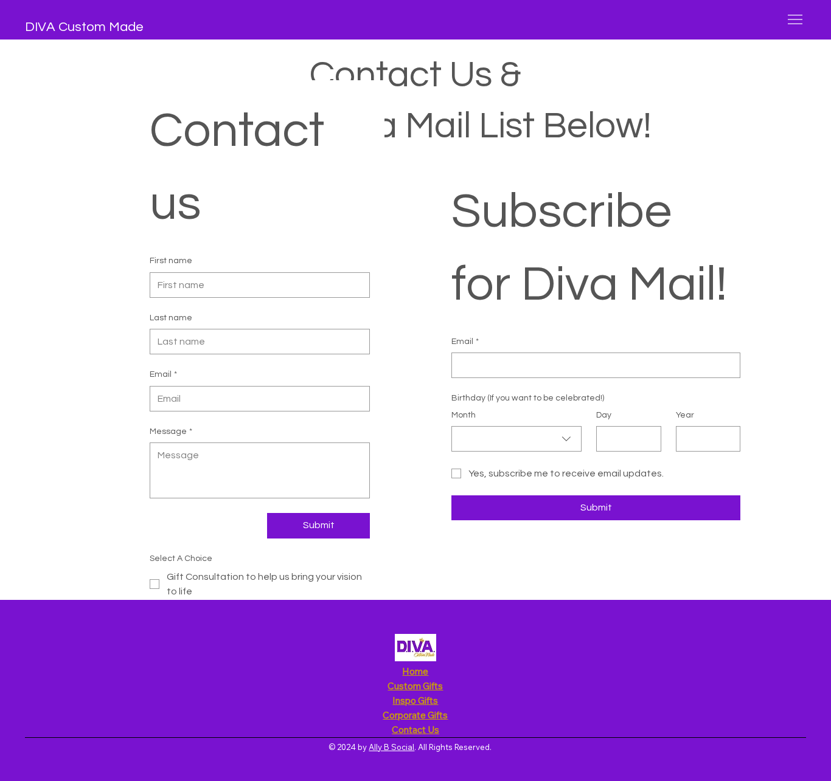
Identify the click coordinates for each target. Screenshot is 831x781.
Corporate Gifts (415, 715)
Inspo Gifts (415, 700)
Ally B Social (391, 747)
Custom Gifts (415, 686)
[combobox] (516, 439)
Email (163, 374)
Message (171, 431)
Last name (171, 318)
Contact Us (415, 729)
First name (171, 260)
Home (415, 671)
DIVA (40, 27)
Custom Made (99, 27)
